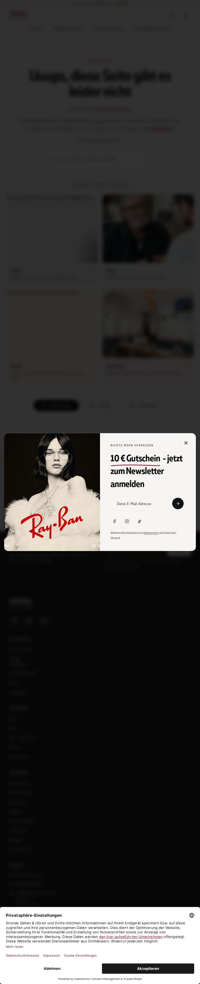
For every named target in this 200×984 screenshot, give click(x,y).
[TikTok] (139, 521)
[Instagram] (127, 521)
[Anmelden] (178, 503)
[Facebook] (114, 521)
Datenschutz (151, 533)
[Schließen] (186, 443)
